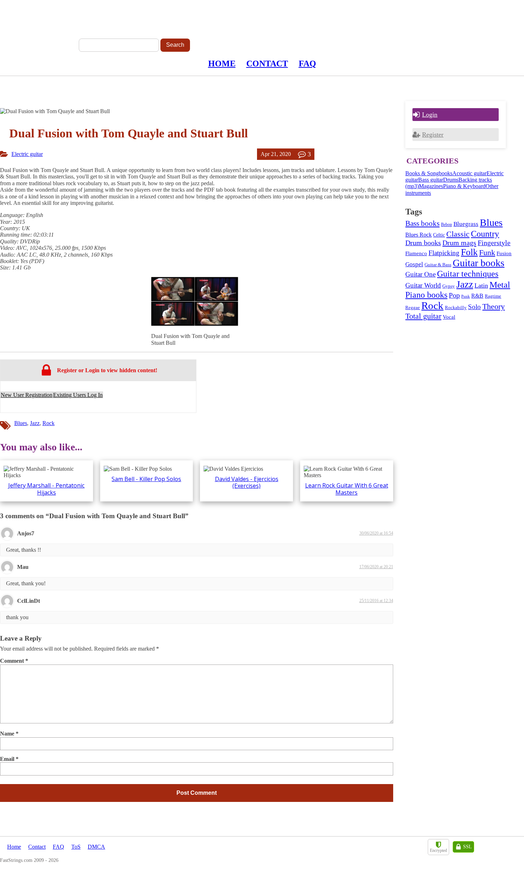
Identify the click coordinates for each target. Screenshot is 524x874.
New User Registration (26, 395)
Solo (474, 306)
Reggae (412, 307)
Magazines (431, 186)
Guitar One (420, 274)
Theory (493, 306)
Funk (487, 252)
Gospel (414, 264)
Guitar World (423, 285)
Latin (481, 285)
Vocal (449, 317)
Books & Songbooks (428, 173)
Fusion (504, 253)
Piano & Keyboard (464, 186)
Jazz (35, 423)
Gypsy (448, 286)
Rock (48, 423)
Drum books (423, 243)
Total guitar (423, 316)
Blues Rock (418, 235)
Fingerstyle (494, 243)
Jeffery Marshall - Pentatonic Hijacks (46, 488)
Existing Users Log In (78, 395)
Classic (457, 233)
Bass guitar (430, 180)
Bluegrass (465, 224)
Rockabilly (456, 307)
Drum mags (459, 243)
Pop (454, 295)
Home (222, 63)
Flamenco (416, 253)
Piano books (426, 294)
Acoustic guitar (469, 173)
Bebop (446, 224)
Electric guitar (27, 154)
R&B (477, 295)
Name (9, 734)
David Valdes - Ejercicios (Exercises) (246, 482)
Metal (499, 284)
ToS (76, 847)
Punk (465, 296)
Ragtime (493, 296)
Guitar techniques (467, 273)
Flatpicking (443, 253)
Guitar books (478, 262)
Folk (469, 252)
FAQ (307, 63)
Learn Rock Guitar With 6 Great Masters (346, 488)
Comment (14, 661)
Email (9, 759)
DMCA (96, 847)
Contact (267, 63)
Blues (20, 423)
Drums (450, 180)
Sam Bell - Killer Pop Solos (146, 479)
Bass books (422, 223)
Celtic (439, 235)
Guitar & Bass (438, 264)
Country (485, 233)
